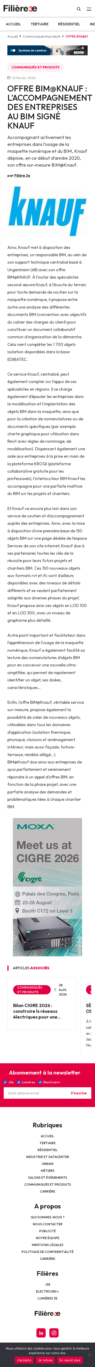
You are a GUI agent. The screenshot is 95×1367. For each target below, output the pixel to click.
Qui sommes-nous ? (48, 1217)
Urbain (47, 1164)
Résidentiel (69, 24)
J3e (47, 1284)
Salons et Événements (47, 1178)
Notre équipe (47, 1238)
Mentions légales (47, 1245)
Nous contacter (47, 1224)
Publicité (47, 1231)
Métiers (47, 1171)
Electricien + (47, 1291)
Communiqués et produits (41, 36)
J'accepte (24, 1360)
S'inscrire (79, 1093)
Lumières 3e (47, 1298)
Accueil (13, 24)
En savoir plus (69, 1360)
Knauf (24, 247)
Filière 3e (22, 175)
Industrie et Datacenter (47, 1157)
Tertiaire (39, 24)
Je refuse (45, 1360)
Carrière (47, 1191)
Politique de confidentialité (47, 1252)
